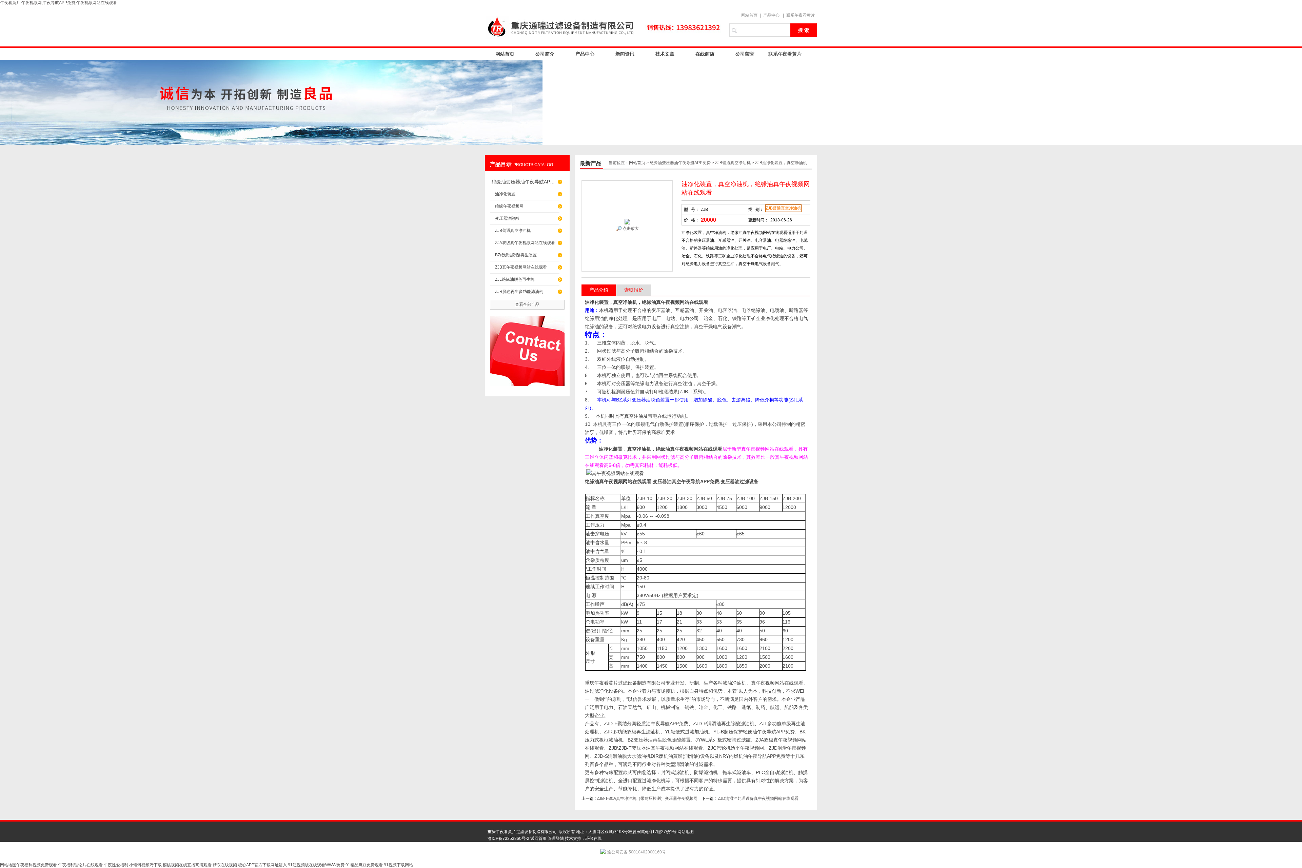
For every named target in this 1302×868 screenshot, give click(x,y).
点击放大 (630, 228)
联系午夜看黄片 (800, 15)
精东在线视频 (225, 865)
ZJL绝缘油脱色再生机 (514, 279)
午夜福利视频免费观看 (36, 865)
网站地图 (685, 831)
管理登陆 (556, 838)
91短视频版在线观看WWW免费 (316, 865)
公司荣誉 (744, 54)
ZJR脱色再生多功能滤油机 (519, 291)
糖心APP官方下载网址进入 (262, 865)
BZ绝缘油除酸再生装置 (516, 255)
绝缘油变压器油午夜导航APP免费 (524, 181)
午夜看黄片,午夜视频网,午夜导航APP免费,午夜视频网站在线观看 (58, 2)
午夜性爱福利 (116, 865)
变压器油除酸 (507, 218)
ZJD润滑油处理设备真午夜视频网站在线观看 (758, 798)
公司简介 (544, 54)
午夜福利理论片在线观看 (80, 865)
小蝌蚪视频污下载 (145, 865)
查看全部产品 (527, 304)
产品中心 (771, 15)
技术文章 (664, 54)
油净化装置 (505, 194)
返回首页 (538, 838)
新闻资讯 (624, 54)
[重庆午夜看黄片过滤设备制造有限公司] (603, 26)
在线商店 (704, 54)
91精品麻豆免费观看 (364, 865)
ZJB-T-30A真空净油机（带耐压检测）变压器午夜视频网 (647, 798)
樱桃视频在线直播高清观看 (187, 865)
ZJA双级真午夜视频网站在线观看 (525, 242)
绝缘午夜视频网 (509, 206)
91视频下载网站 (398, 865)
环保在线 (593, 838)
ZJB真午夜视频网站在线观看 (521, 267)
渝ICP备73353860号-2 (508, 838)
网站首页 (749, 15)
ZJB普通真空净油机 (513, 230)
